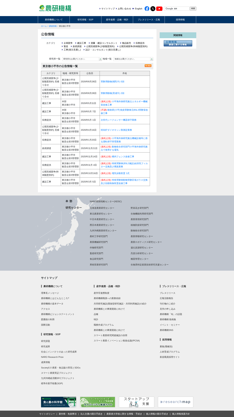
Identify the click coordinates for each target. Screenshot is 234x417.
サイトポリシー (47, 414)
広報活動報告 (166, 298)
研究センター (74, 207)
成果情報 (45, 362)
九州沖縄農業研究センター (103, 230)
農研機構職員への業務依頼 (107, 298)
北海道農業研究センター (102, 208)
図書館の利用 (47, 319)
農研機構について (54, 19)
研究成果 (45, 346)
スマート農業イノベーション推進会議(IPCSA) (117, 340)
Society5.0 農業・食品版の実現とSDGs (60, 367)
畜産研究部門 (96, 253)
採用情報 (180, 19)
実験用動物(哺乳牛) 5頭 (112, 81)
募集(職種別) (166, 346)
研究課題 (45, 341)
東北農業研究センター (101, 213)
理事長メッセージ (50, 293)
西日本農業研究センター (102, 225)
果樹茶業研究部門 (99, 264)
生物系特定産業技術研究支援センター (150, 264)
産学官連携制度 (101, 293)
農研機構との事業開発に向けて (109, 309)
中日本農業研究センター (102, 219)
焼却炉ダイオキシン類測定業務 (116, 130)
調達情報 (53, 26)
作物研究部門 (96, 247)
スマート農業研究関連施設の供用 (110, 335)
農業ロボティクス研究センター (146, 242)
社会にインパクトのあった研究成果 (59, 351)
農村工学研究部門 (99, 236)
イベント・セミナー (170, 325)
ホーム (44, 26)
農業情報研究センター (142, 236)
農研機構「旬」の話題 (171, 314)
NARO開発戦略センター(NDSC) (106, 201)
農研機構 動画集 (168, 319)
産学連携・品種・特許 (117, 19)
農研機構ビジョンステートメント (57, 314)
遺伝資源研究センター (142, 247)
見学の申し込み (167, 309)
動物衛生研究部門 (140, 230)
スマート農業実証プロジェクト (56, 373)
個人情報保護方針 (181, 414)
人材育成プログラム (170, 351)
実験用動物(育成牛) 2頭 (112, 93)
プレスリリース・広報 (149, 19)
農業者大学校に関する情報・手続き (124, 414)
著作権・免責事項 (68, 414)
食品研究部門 (96, 259)
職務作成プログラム (104, 325)
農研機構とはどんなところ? (55, 298)
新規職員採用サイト (170, 357)
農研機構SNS (166, 330)
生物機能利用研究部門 (142, 213)
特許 (96, 319)
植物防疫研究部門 (140, 225)
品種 (96, 314)
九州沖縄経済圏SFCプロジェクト (57, 378)
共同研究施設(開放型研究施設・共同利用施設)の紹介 (120, 303)
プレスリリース (167, 293)
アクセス (45, 309)
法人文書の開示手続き (91, 414)
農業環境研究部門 (140, 219)
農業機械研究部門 (99, 242)
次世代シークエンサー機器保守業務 (118, 120)
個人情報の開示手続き (157, 414)
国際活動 (45, 325)
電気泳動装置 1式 (120, 173)
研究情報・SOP (85, 19)
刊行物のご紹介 (167, 303)
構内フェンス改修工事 (123, 156)
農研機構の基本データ (52, 303)
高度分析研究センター (142, 253)
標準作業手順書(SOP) (52, 383)
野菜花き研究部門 (140, 208)
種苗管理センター (140, 259)
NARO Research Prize (52, 357)
